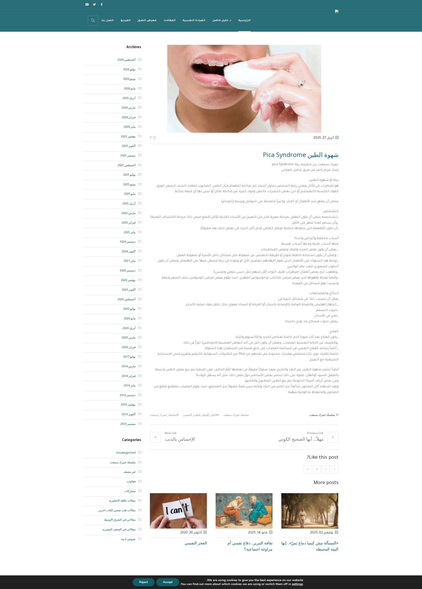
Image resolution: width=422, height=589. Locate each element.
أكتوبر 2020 (129, 289)
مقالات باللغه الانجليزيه (122, 500)
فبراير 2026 (129, 117)
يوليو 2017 (129, 356)
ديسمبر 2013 (128, 395)
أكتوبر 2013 (129, 414)
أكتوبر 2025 (129, 146)
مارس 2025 (129, 213)
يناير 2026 (130, 127)
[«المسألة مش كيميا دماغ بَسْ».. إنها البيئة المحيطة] (309, 511)
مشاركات (130, 491)
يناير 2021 (130, 261)
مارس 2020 (129, 337)
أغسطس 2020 (127, 299)
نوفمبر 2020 (128, 280)
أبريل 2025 (129, 203)
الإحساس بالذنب (180, 439)
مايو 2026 (130, 88)
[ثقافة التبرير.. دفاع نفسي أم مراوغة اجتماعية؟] (244, 511)
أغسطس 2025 (127, 165)
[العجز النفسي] (178, 511)
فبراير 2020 (129, 347)
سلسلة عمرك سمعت (322, 415)
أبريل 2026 (129, 98)
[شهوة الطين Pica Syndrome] (244, 88)
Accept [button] (168, 582)
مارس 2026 (129, 107)
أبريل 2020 (129, 328)
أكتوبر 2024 (129, 251)
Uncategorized (126, 452)
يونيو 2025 (129, 184)
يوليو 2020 (129, 309)
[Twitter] (94, 4)
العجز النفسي (196, 542)
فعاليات (131, 481)
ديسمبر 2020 (128, 270)
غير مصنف (129, 472)
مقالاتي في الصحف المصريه (119, 529)
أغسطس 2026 (127, 60)
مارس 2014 (129, 366)
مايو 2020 (130, 318)
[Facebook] (101, 4)
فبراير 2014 (129, 376)
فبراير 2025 (129, 222)
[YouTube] (87, 4)
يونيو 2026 (129, 79)
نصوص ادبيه (128, 539)
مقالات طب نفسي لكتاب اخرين (117, 510)
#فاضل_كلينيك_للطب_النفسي (201, 415)
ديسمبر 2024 (128, 242)
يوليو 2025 (129, 174)
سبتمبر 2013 (128, 424)
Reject (143, 582)
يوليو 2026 (129, 69)
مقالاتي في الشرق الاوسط (120, 520)
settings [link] (297, 584)
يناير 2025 (130, 232)
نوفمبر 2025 (128, 136)
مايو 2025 (130, 194)
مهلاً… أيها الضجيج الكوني (301, 439)
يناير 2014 (130, 385)
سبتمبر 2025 (128, 155)
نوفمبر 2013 (128, 404)
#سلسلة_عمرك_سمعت (164, 415)
